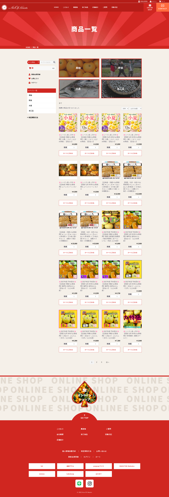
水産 (30, 105)
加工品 (31, 111)
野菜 (30, 100)
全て (60, 103)
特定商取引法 (33, 117)
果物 (30, 95)
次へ (107, 362)
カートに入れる (68, 153)
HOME (28, 47)
